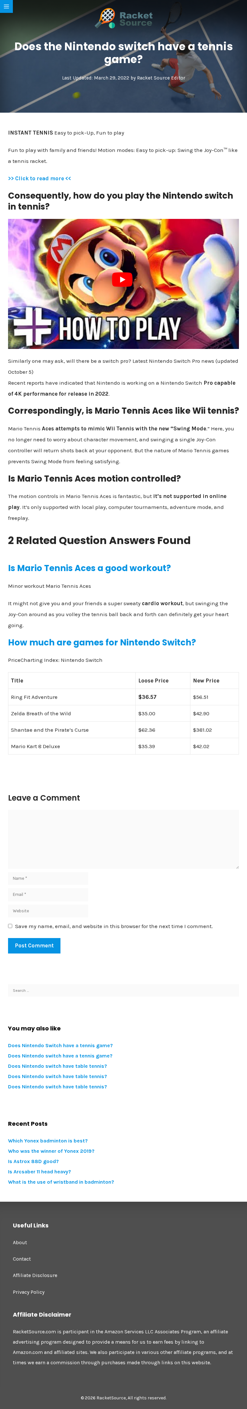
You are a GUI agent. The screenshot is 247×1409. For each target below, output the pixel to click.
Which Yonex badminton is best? (48, 1141)
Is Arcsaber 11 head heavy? (39, 1172)
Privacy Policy (28, 1292)
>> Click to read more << (39, 178)
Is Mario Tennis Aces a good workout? (89, 568)
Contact (22, 1259)
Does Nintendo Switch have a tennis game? (60, 1045)
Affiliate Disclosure (35, 1275)
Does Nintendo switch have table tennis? (57, 1066)
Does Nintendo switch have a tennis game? (60, 1056)
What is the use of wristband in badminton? (61, 1182)
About (20, 1242)
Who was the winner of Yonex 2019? (51, 1151)
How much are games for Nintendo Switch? (102, 642)
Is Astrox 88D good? (33, 1161)
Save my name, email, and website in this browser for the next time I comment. (114, 926)
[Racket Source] (123, 17)
